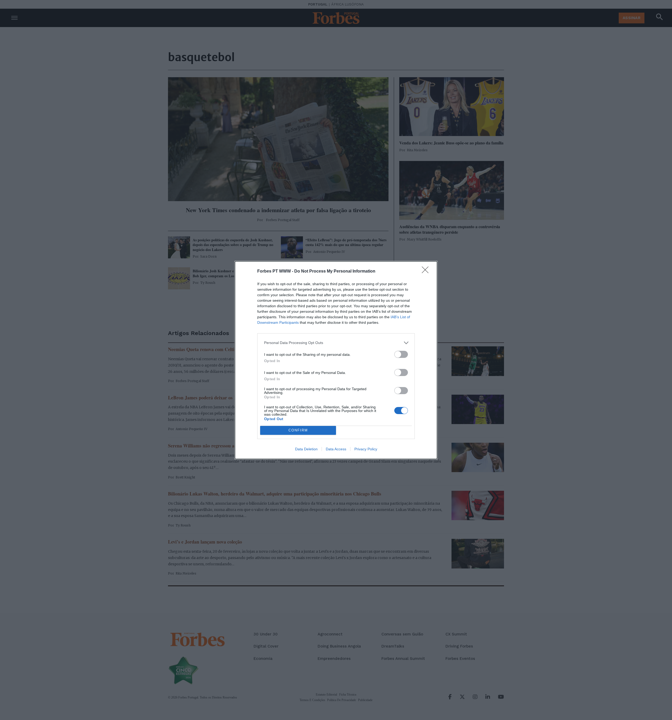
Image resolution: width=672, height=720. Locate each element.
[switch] (401, 354)
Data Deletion (306, 449)
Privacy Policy (365, 449)
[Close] (427, 271)
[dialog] (336, 360)
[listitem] (336, 343)
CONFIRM (298, 430)
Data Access (336, 449)
